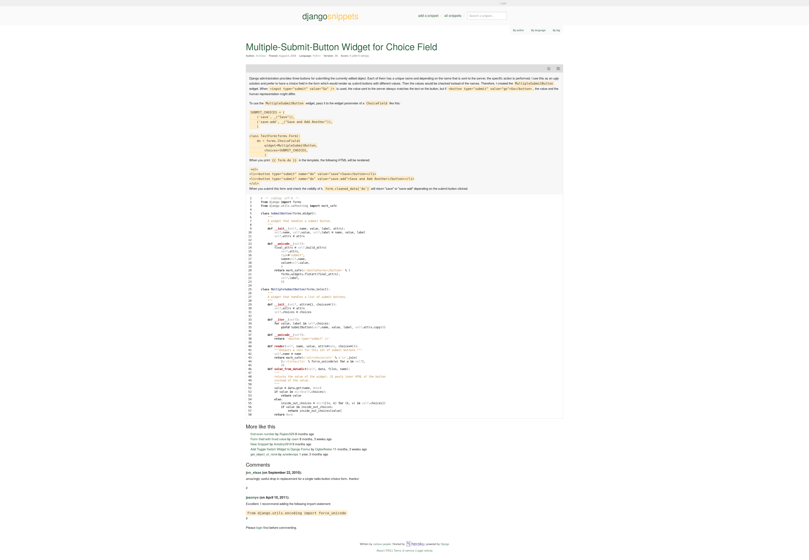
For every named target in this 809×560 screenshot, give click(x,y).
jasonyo (252, 497)
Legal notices (425, 550)
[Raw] (558, 68)
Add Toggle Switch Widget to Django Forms (280, 449)
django (330, 15)
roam (295, 439)
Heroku (415, 544)
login (259, 527)
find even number (262, 434)
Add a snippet (428, 15)
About (380, 550)
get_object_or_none (263, 454)
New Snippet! (259, 444)
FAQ (388, 550)
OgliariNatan (323, 449)
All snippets (452, 15)
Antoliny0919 (283, 444)
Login (503, 3)
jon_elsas (253, 472)
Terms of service (404, 550)
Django (445, 544)
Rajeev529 (287, 434)
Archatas (261, 55)
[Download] (548, 68)
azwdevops (290, 454)
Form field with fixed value (268, 439)
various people (382, 544)
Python (317, 55)
